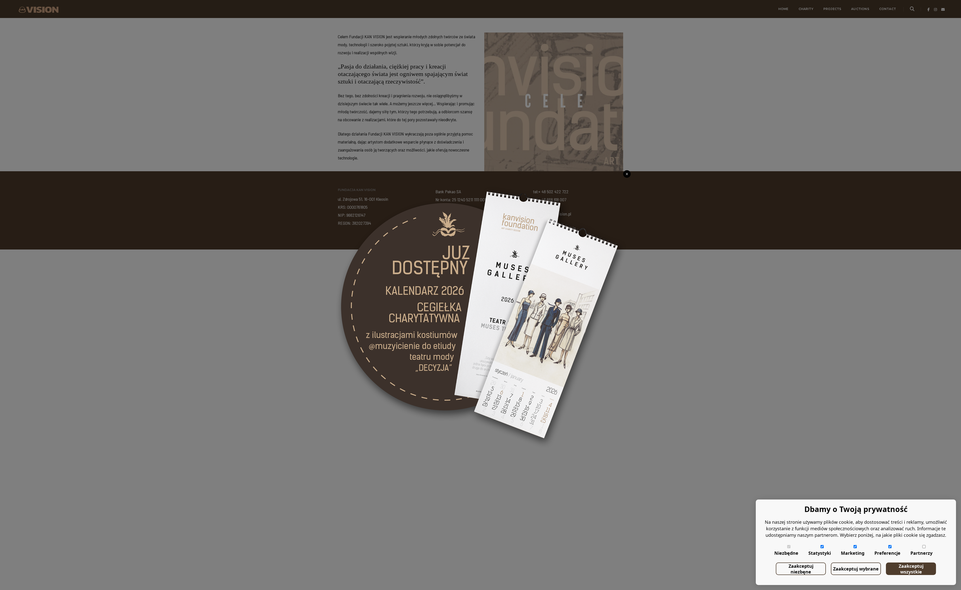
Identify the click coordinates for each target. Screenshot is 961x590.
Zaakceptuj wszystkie (911, 569)
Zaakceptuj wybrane (856, 569)
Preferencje (887, 553)
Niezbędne (786, 553)
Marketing (852, 553)
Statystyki (819, 553)
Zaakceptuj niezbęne (801, 569)
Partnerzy (921, 553)
